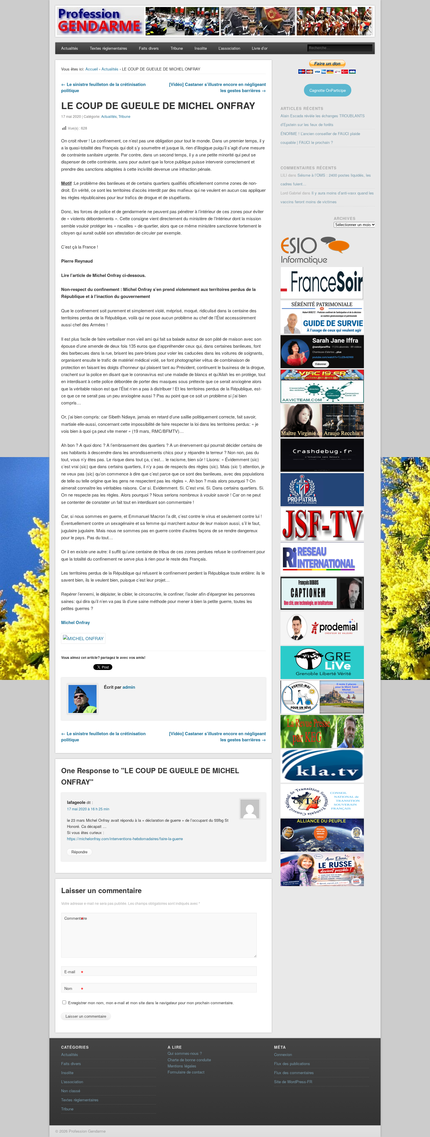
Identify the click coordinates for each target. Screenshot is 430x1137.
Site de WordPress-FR (293, 1081)
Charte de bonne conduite (189, 1059)
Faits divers (149, 48)
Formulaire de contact (186, 1072)
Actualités (69, 48)
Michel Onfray (75, 622)
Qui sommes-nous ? (185, 1053)
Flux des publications (292, 1063)
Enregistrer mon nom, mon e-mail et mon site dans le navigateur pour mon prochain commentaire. (151, 1002)
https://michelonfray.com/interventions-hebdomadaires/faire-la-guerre (125, 838)
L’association (229, 48)
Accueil (91, 69)
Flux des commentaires (294, 1072)
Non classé (70, 1090)
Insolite (201, 48)
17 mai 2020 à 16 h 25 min (88, 808)
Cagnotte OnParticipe (327, 90)
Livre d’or (259, 48)
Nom (73, 989)
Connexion (283, 1054)
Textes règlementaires (108, 48)
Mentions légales (182, 1066)
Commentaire (74, 919)
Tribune (177, 48)
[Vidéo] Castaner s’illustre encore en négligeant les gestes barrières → (217, 87)
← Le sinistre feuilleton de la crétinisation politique (103, 87)
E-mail (73, 972)
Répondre (79, 852)
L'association (72, 1081)
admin (129, 687)
